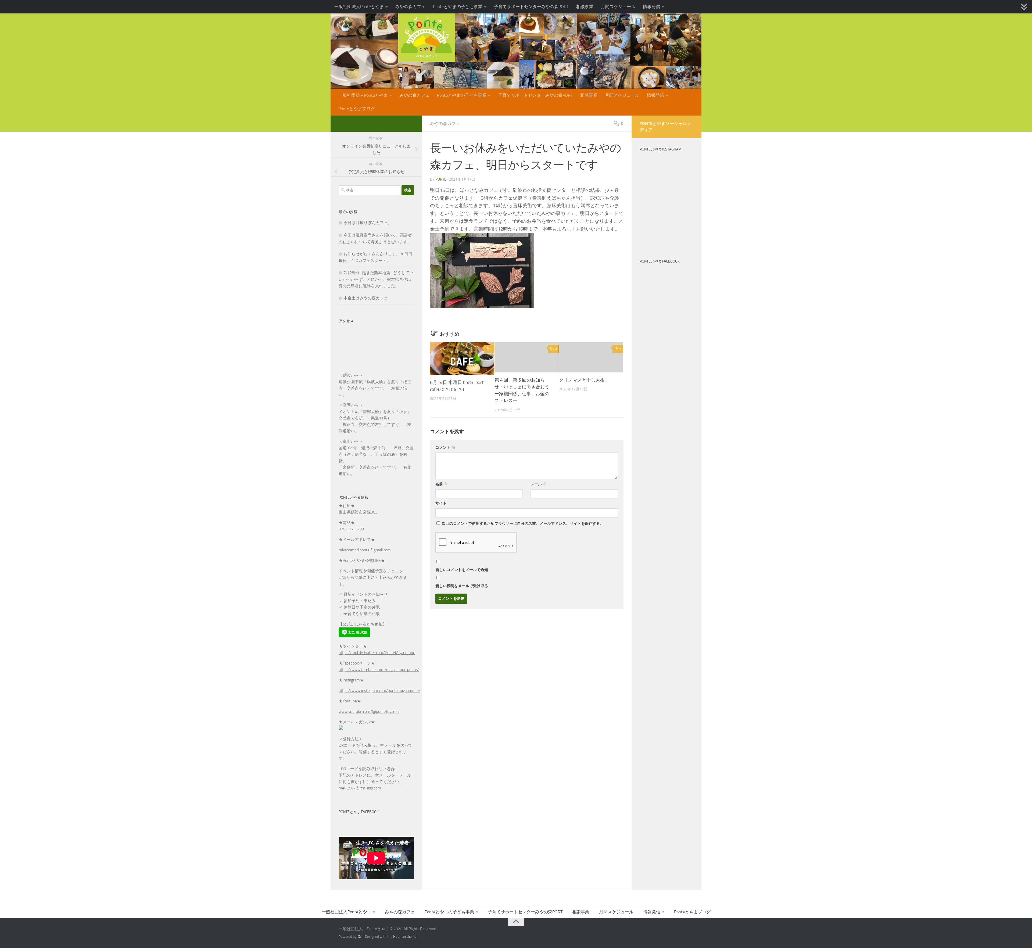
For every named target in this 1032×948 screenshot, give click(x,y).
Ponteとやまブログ (356, 108)
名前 (441, 484)
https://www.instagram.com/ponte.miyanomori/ (379, 690)
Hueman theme (405, 937)
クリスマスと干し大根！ (584, 380)
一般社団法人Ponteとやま (359, 6)
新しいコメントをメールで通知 (461, 570)
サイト (441, 503)
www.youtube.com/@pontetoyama (369, 711)
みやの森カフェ (410, 6)
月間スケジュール (618, 6)
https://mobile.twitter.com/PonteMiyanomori (377, 652)
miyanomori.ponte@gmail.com (365, 550)
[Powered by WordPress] (359, 936)
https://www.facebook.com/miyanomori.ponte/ (379, 669)
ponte (440, 179)
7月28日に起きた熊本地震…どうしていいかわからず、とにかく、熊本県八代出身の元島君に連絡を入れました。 (376, 279)
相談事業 (584, 6)
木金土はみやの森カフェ (365, 298)
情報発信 (651, 6)
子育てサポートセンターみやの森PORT (531, 6)
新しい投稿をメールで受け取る (461, 586)
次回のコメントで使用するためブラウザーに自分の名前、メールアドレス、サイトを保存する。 (523, 523)
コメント (445, 447)
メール (538, 484)
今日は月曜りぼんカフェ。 (367, 222)
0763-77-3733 (351, 529)
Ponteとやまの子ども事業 (457, 6)
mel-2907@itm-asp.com (360, 788)
